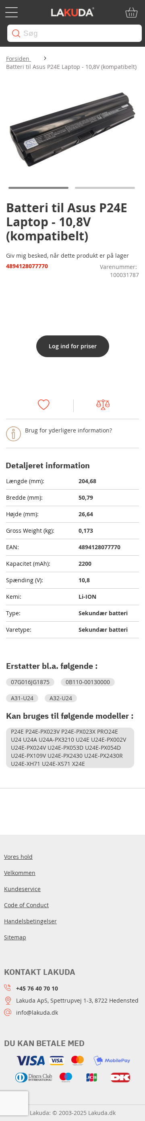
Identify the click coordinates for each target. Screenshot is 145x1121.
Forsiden (18, 58)
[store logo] (72, 12)
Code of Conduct (26, 905)
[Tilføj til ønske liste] (47, 405)
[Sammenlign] (106, 405)
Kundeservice (22, 889)
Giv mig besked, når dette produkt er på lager (67, 255)
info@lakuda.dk (37, 1012)
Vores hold (18, 856)
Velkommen (19, 873)
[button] (39, 188)
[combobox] (74, 33)
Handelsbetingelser (30, 921)
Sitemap (15, 937)
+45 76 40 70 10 (37, 988)
